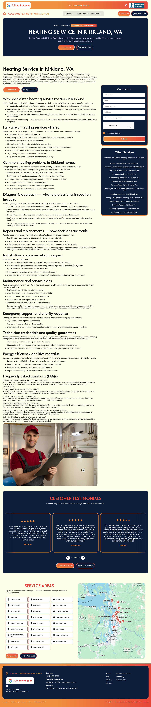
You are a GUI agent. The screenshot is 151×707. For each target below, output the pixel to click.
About (108, 673)
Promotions (121, 680)
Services (64, 25)
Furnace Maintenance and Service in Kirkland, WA (124, 167)
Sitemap (146, 702)
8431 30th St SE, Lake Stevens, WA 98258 (62, 688)
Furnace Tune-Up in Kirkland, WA (124, 185)
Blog (107, 676)
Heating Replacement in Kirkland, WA (124, 208)
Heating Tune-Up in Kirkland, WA (124, 212)
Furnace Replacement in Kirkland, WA (124, 178)
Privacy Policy (110, 702)
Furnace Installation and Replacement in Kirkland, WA (124, 158)
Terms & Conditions (121, 702)
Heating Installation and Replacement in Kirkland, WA (124, 189)
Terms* (117, 133)
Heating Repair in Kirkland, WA (124, 205)
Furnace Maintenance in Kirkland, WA (124, 170)
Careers (109, 683)
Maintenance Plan (123, 673)
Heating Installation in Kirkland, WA (124, 194)
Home (56, 25)
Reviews (109, 680)
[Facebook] (126, 5)
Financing (120, 676)
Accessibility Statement (135, 702)
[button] (69, 14)
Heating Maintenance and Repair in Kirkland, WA (124, 198)
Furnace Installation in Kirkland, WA (124, 163)
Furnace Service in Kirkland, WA (124, 181)
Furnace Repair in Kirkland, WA (124, 174)
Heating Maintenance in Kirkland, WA (124, 201)
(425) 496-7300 (52, 676)
